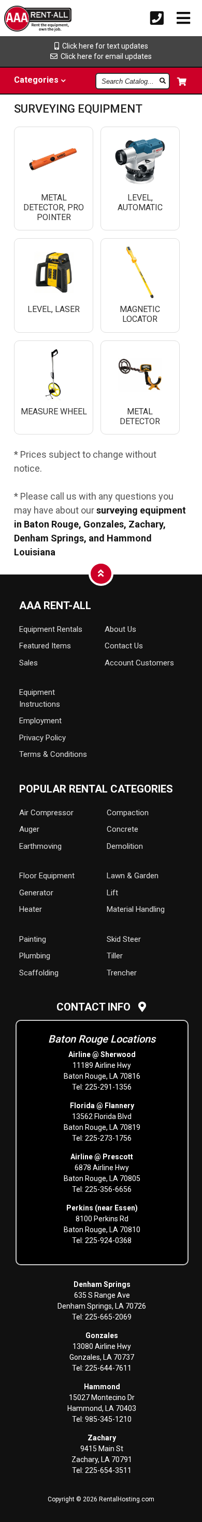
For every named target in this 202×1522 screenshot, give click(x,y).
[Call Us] (157, 18)
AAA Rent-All (55, 605)
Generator (36, 892)
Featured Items (45, 645)
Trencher (122, 972)
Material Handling (136, 909)
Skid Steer (124, 939)
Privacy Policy (42, 737)
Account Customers (139, 662)
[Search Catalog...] (163, 80)
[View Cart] (182, 81)
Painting (32, 939)
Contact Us (124, 645)
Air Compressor (46, 812)
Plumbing (34, 955)
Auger (29, 829)
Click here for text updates (103, 46)
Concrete (122, 829)
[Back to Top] (101, 573)
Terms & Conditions (53, 754)
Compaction (128, 812)
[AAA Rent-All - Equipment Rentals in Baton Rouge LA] (21, 20)
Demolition (125, 846)
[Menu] (183, 18)
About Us (120, 629)
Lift (112, 892)
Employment (40, 720)
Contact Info (97, 1007)
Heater (30, 909)
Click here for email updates (104, 56)
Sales (28, 662)
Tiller (115, 955)
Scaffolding (39, 972)
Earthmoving (40, 846)
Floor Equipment (47, 875)
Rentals (50, 629)
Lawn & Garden (132, 875)
